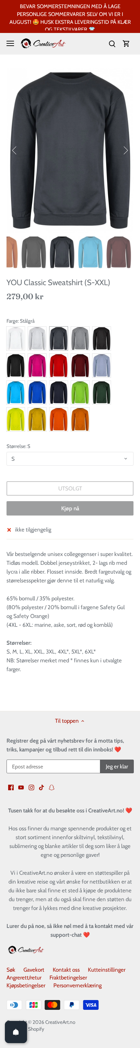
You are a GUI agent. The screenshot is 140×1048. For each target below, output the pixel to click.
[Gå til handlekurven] (126, 44)
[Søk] (112, 44)
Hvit (16, 338)
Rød (58, 366)
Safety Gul (16, 419)
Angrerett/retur (24, 977)
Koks (101, 338)
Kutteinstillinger (106, 969)
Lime (80, 393)
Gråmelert (80, 338)
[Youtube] (21, 787)
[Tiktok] (41, 787)
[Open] (16, 1032)
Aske (37, 338)
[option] (70, 150)
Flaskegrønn (101, 393)
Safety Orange (58, 419)
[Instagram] (31, 787)
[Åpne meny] (10, 43)
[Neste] (125, 150)
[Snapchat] (51, 787)
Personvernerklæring (77, 985)
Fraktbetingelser (68, 977)
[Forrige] (15, 150)
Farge (12, 321)
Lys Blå (101, 366)
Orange (80, 419)
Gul (37, 419)
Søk (11, 969)
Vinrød (80, 366)
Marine (58, 393)
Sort (16, 366)
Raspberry (37, 366)
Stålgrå (58, 338)
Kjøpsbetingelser (26, 985)
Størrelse (16, 446)
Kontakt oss (66, 969)
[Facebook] (11, 787)
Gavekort (33, 969)
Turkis (16, 392)
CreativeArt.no (60, 1022)
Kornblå (37, 392)
